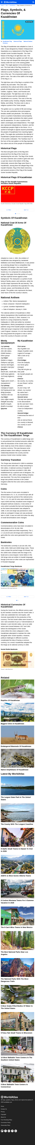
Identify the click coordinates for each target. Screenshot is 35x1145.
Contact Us (4, 1109)
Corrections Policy (6, 1122)
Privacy (3, 1111)
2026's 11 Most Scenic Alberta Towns (16, 876)
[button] (9, 210)
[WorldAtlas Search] (33, 2)
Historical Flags (18, 41)
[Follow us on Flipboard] (2, 1131)
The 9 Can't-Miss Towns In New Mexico (16, 927)
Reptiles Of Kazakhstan (10, 700)
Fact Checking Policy (6, 1119)
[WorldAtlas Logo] (11, 2)
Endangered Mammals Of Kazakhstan (16, 746)
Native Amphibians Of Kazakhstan (14, 770)
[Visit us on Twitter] (9, 1131)
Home (2, 1106)
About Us (3, 1117)
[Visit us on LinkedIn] (15, 1131)
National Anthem (28, 41)
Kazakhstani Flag (7, 41)
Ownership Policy (5, 1125)
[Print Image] (29, 22)
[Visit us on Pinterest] (12, 1131)
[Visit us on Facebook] (5, 1131)
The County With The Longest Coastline (17, 824)
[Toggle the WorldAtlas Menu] (2, 2)
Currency (5, 43)
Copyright (3, 1114)
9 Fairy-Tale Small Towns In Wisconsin (16, 1033)
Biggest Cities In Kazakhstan (12, 724)
